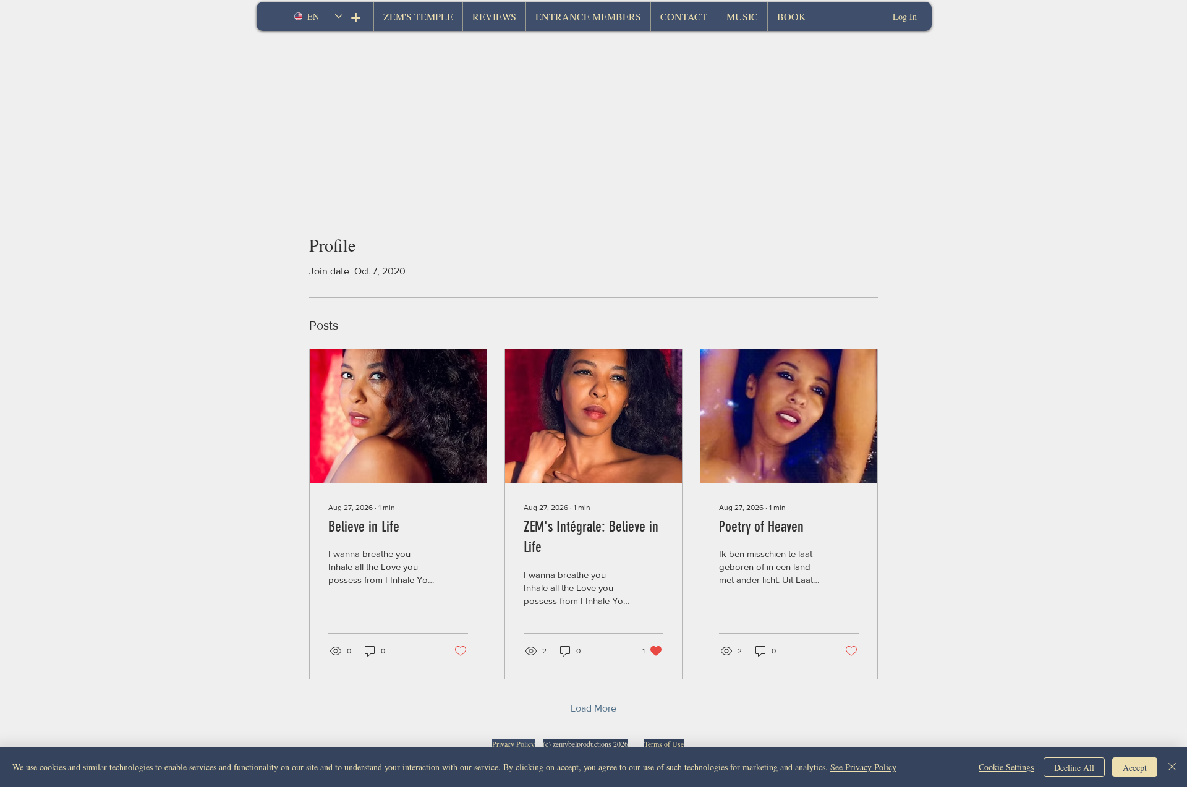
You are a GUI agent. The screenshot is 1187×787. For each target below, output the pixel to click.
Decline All (1074, 767)
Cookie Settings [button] (1006, 767)
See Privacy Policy (863, 767)
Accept (1135, 767)
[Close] (1172, 767)
